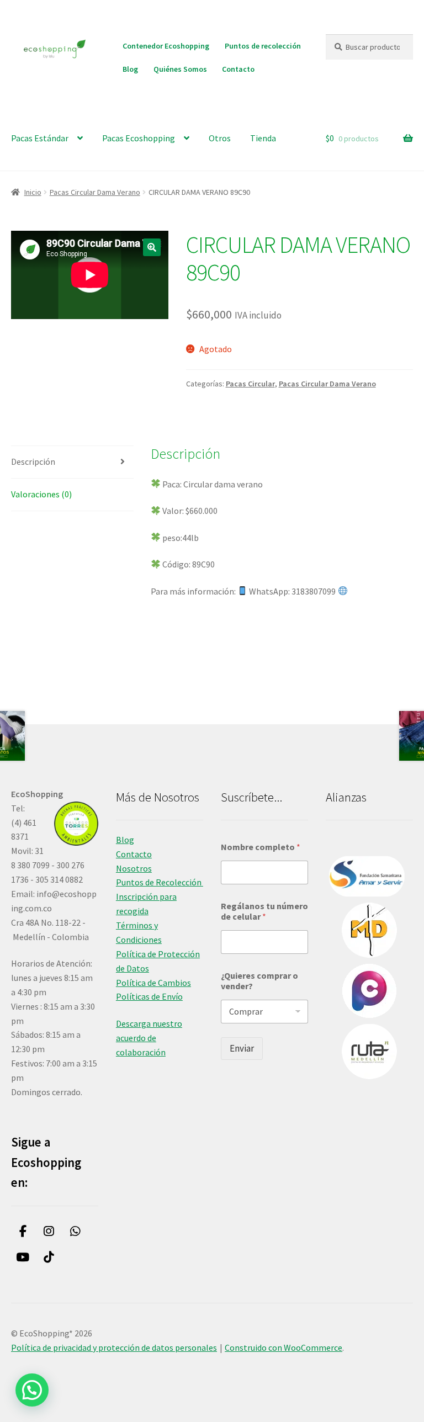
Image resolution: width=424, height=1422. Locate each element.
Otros (220, 138)
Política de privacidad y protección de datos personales (114, 1347)
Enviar (242, 1048)
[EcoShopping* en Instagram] (49, 1232)
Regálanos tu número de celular (264, 911)
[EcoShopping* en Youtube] (23, 1257)
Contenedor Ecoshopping (166, 46)
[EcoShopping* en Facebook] (23, 1232)
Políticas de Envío (149, 996)
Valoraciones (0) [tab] (41, 494)
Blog (130, 69)
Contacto (238, 69)
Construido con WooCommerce (283, 1347)
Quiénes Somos (180, 69)
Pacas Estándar (39, 138)
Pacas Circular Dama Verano (95, 192)
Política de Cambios (153, 982)
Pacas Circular (250, 384)
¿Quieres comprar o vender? (259, 980)
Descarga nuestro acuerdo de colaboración (149, 1038)
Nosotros (134, 868)
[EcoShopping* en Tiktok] (49, 1257)
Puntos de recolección (263, 46)
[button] (152, 247)
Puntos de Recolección (159, 882)
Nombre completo (260, 847)
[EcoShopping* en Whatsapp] (75, 1232)
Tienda (263, 138)
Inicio (32, 192)
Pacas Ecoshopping (138, 138)
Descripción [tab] (33, 461)
